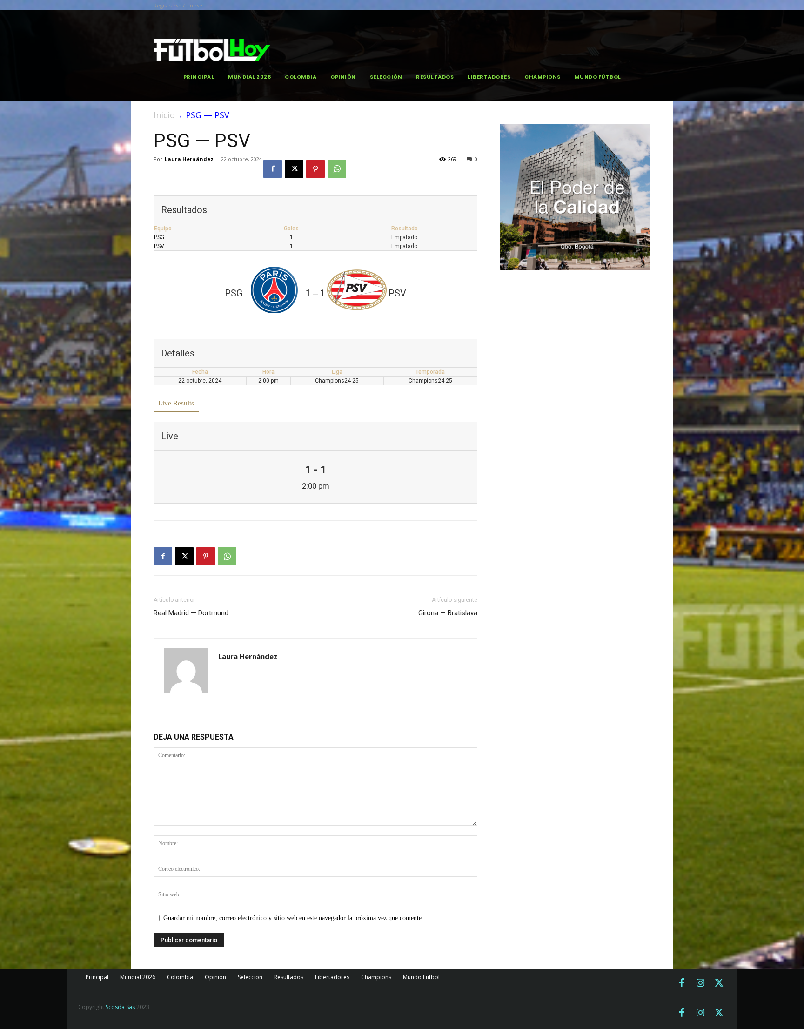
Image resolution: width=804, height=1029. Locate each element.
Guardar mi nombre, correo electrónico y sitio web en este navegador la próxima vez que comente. (293, 918)
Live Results (176, 403)
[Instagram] (700, 983)
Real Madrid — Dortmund (191, 613)
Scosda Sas (120, 1007)
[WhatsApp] (337, 169)
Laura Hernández (189, 158)
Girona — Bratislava (447, 613)
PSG (159, 237)
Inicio (164, 115)
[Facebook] (272, 169)
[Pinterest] (315, 169)
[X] (294, 169)
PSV (159, 246)
